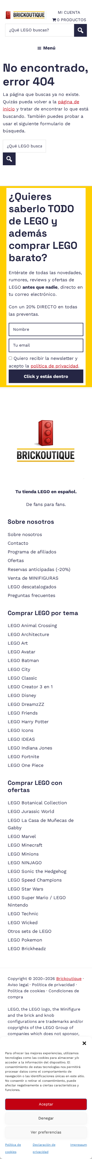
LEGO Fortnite (23, 756)
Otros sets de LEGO (29, 931)
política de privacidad (54, 365)
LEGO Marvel (22, 836)
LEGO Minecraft (25, 845)
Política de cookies (26, 990)
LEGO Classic (22, 678)
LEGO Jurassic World (31, 811)
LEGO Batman (23, 660)
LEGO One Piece (25, 765)
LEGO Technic (23, 913)
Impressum (78, 1145)
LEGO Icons (20, 730)
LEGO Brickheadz (27, 948)
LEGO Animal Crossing (32, 625)
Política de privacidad (53, 984)
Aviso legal (18, 984)
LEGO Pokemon (25, 940)
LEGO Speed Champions (35, 880)
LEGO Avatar (21, 651)
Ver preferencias (46, 1132)
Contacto (18, 543)
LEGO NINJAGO (25, 862)
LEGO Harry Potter (28, 721)
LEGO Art (18, 643)
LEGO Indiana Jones (30, 747)
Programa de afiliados (32, 551)
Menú (49, 47)
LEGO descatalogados (32, 586)
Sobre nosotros (25, 534)
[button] (84, 1043)
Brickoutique (69, 978)
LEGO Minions (23, 854)
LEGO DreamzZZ (26, 704)
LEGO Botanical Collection (37, 802)
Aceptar (46, 1104)
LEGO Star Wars (25, 888)
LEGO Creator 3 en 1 (30, 686)
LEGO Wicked (23, 922)
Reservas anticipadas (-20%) (39, 569)
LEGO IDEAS (21, 739)
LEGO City (19, 669)
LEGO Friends (23, 713)
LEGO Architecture (28, 634)
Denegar (46, 1118)
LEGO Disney (22, 695)
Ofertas (16, 560)
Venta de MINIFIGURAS (33, 578)
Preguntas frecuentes (31, 595)
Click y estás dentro (46, 376)
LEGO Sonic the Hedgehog (37, 871)
